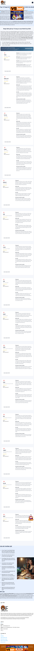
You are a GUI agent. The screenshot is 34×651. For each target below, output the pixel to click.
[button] (32, 2)
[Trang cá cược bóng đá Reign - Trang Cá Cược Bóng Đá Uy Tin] (4, 2)
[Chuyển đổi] (1, 550)
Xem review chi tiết (8, 71)
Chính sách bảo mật (4, 637)
